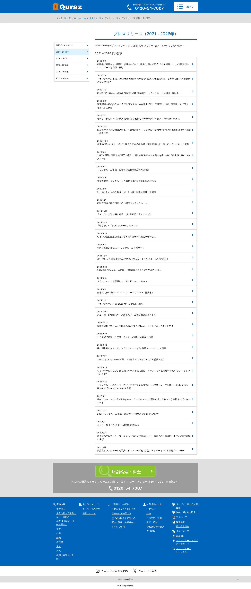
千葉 (58, 528)
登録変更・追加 (154, 518)
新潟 (58, 537)
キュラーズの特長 (91, 509)
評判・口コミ (89, 513)
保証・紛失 (151, 522)
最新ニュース (95, 18)
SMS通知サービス (155, 526)
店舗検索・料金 (126, 471)
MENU (189, 6)
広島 (58, 551)
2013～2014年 (62, 78)
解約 (148, 513)
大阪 (58, 546)
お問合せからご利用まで (124, 509)
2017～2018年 (62, 65)
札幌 (58, 533)
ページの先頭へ (125, 579)
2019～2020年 (62, 58)
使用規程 (150, 531)
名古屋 (59, 542)
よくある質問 (118, 526)
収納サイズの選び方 (121, 513)
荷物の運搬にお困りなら (124, 522)
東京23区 (61, 509)
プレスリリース (111, 18)
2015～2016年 (62, 71)
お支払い (150, 509)
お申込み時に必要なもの (124, 518)
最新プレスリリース (64, 45)
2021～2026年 (62, 52)
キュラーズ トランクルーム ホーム (71, 18)
